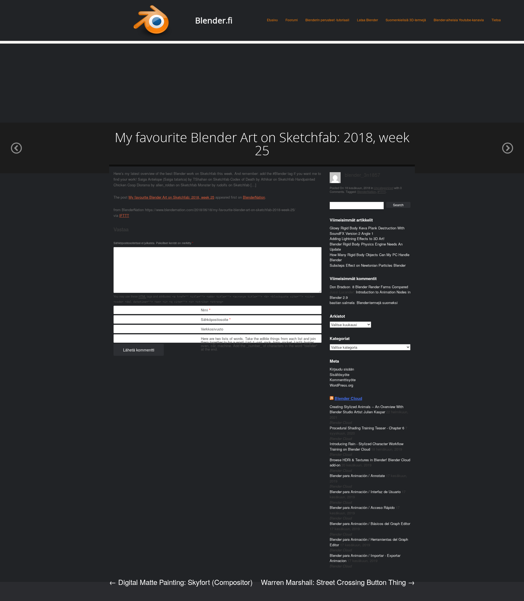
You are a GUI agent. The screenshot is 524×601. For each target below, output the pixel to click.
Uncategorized (383, 188)
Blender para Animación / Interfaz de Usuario (365, 491)
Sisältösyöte (339, 374)
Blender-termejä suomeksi (377, 302)
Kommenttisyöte (343, 379)
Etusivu (272, 19)
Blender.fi (214, 20)
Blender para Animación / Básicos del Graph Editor (370, 523)
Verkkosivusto (212, 329)
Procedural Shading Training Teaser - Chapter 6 (367, 427)
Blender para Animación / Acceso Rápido (362, 507)
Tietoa (496, 19)
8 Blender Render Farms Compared (380, 286)
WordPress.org (341, 385)
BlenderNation (254, 197)
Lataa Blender (367, 19)
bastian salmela (342, 302)
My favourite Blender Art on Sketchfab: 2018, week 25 (171, 197)
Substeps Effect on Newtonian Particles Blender (368, 265)
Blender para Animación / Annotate (357, 475)
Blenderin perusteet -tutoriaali (327, 19)
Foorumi (291, 19)
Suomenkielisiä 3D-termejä (406, 19)
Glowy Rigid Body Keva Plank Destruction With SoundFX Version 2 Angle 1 (367, 230)
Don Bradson (340, 286)
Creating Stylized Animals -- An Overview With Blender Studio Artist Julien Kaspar (366, 409)
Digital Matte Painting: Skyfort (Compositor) (181, 582)
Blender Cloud (348, 398)
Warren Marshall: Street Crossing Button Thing (338, 582)
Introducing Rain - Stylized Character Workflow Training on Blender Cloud (366, 446)
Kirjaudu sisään (342, 369)
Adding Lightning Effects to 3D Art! (357, 238)
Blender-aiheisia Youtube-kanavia (459, 19)
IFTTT (124, 215)
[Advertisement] (262, 82)
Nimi (205, 310)
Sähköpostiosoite (216, 319)
